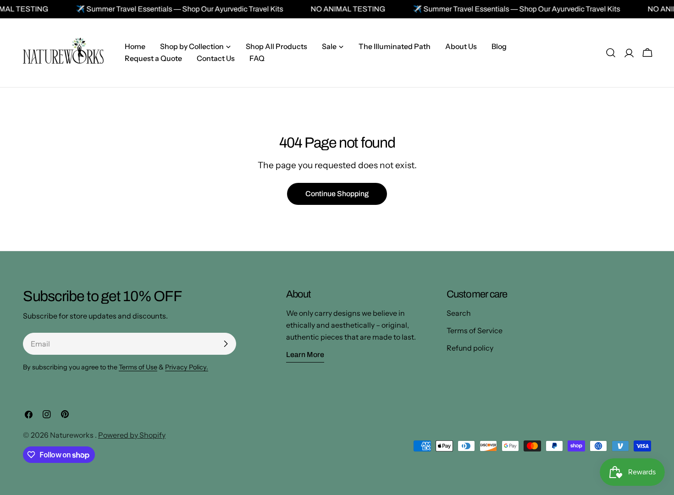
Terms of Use (138, 367)
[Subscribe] (225, 343)
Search (459, 313)
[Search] (611, 53)
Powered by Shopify (132, 435)
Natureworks (72, 435)
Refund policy (470, 347)
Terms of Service (475, 330)
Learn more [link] (305, 354)
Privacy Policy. (186, 367)
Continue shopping (337, 194)
